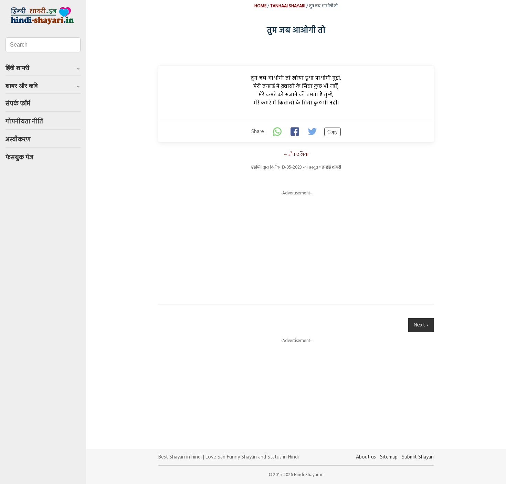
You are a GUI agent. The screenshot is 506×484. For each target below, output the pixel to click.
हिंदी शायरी (17, 67)
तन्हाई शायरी (331, 167)
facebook (295, 131)
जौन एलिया (298, 155)
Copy (332, 131)
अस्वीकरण (18, 139)
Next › (421, 325)
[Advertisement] (296, 244)
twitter (313, 131)
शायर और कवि (22, 85)
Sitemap (389, 457)
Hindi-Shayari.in (43, 16)
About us (366, 457)
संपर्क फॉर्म (18, 104)
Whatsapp (277, 131)
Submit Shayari (418, 457)
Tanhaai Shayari (287, 6)
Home (260, 6)
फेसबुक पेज (19, 157)
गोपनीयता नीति (24, 122)
